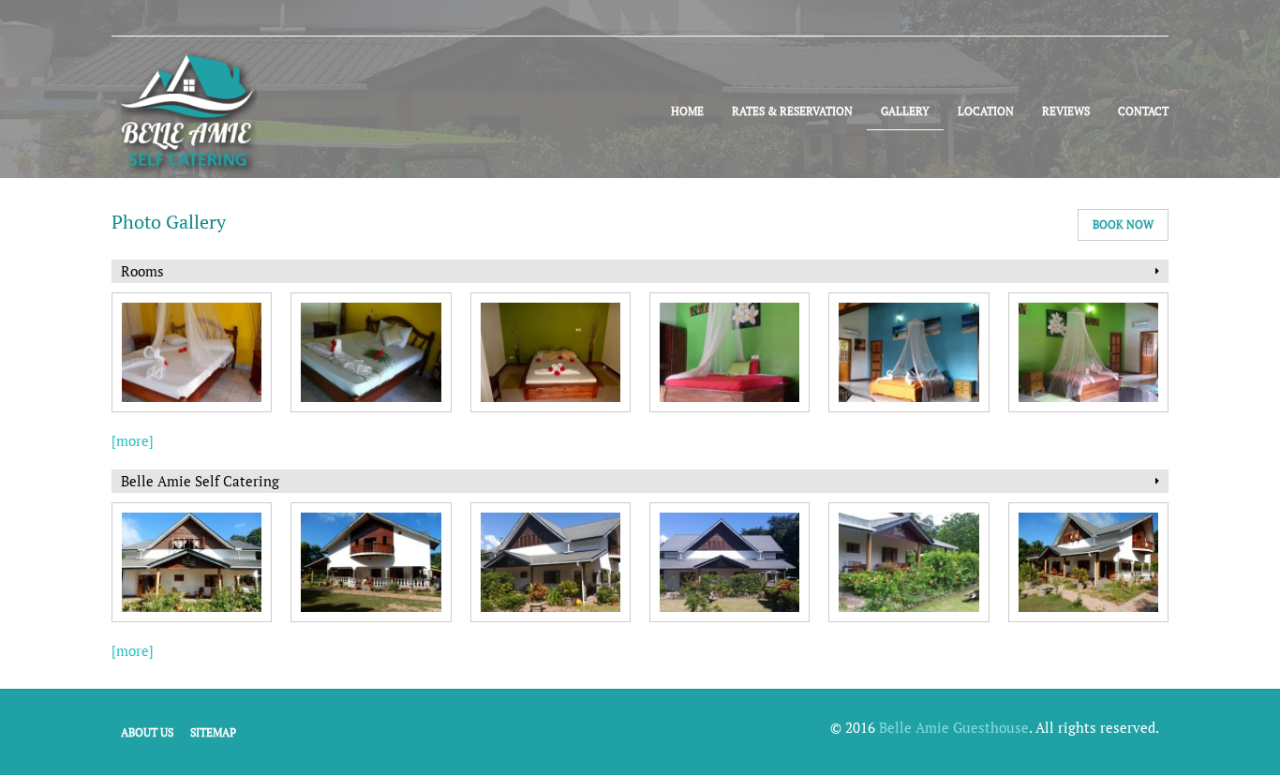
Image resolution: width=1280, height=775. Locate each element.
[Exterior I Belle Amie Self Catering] (192, 562)
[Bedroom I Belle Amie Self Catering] (192, 352)
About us (147, 732)
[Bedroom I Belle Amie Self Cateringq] (1088, 352)
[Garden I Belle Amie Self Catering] (908, 562)
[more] (133, 440)
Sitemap (213, 732)
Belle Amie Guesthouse (954, 727)
